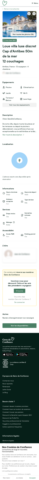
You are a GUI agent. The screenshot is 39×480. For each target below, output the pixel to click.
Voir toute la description (12, 135)
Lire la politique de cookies (10, 471)
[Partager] (29, 13)
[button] (9, 40)
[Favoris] (34, 13)
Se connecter (19, 302)
